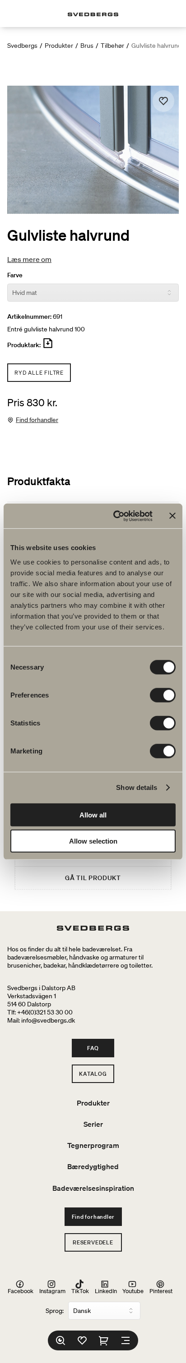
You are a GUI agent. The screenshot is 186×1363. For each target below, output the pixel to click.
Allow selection (93, 841)
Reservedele (93, 1242)
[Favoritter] (82, 1340)
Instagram (52, 1290)
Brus (86, 45)
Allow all (93, 814)
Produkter (59, 45)
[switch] (163, 695)
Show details (136, 787)
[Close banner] (172, 516)
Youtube (133, 1290)
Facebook (20, 1290)
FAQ (93, 1048)
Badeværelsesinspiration (93, 1188)
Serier (93, 1124)
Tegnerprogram (93, 1145)
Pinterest (160, 1290)
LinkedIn (106, 1290)
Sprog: (55, 1311)
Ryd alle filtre (39, 372)
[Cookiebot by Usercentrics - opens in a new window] (115, 516)
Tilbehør (112, 45)
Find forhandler (37, 420)
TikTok (80, 1290)
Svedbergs (22, 45)
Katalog (93, 1074)
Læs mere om (29, 259)
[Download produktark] (48, 347)
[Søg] (60, 1340)
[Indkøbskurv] (103, 1340)
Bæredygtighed (93, 1166)
